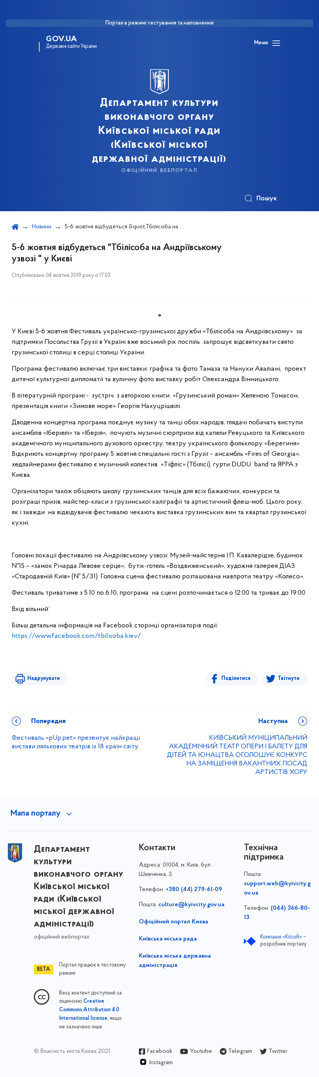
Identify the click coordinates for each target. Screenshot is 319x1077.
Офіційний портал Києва (173, 922)
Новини (41, 227)
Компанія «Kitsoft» (281, 937)
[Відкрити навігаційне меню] (276, 43)
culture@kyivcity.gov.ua (191, 905)
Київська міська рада (168, 939)
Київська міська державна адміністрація (175, 960)
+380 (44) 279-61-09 (194, 889)
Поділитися (236, 678)
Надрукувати (43, 678)
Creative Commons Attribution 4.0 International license (89, 1010)
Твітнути (289, 678)
